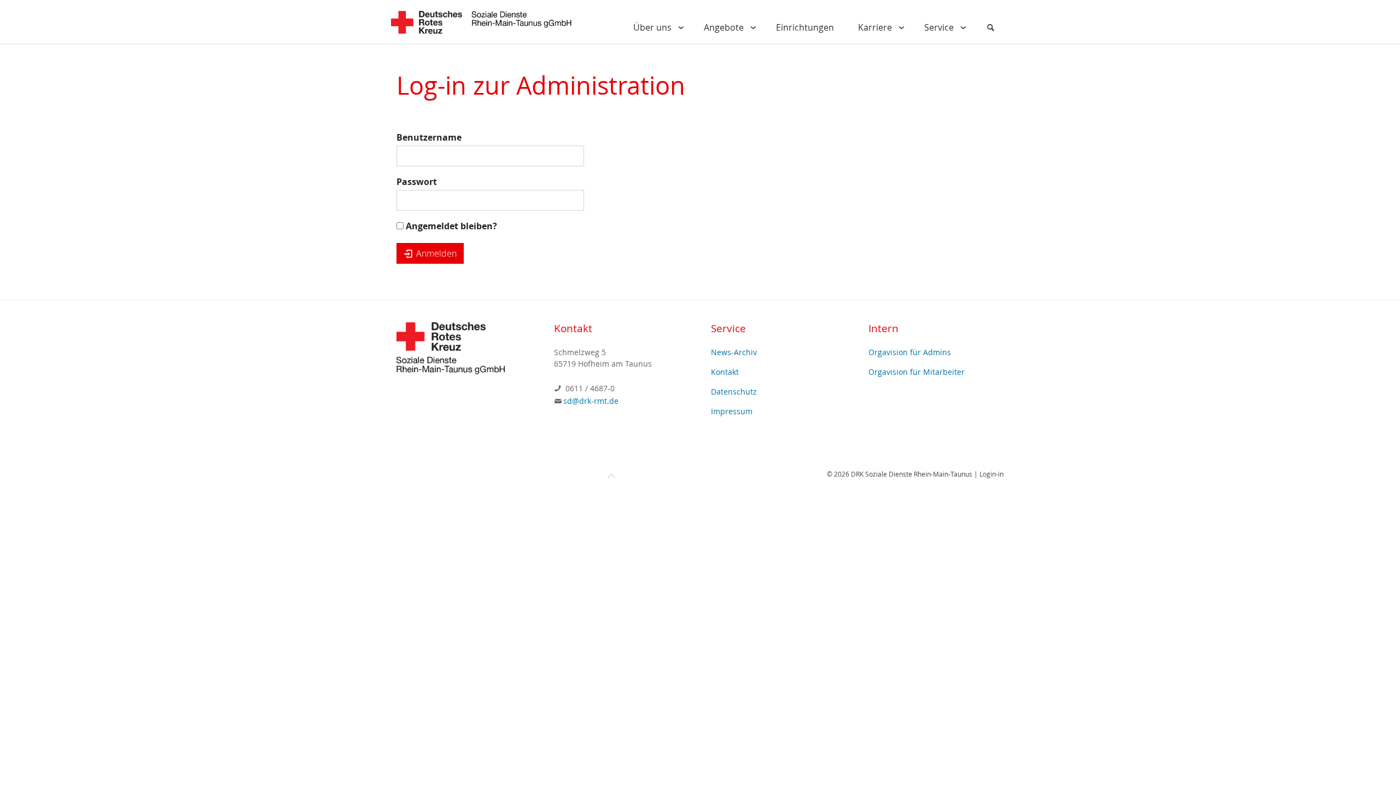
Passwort (416, 182)
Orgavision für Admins (909, 352)
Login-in (991, 474)
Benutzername (429, 137)
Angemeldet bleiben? (450, 226)
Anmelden (435, 253)
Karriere (875, 27)
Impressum (731, 411)
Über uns (652, 27)
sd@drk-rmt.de (591, 401)
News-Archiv (734, 352)
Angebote (724, 27)
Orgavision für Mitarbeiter (916, 372)
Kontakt (725, 372)
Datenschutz (734, 391)
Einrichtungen (805, 27)
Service (939, 27)
